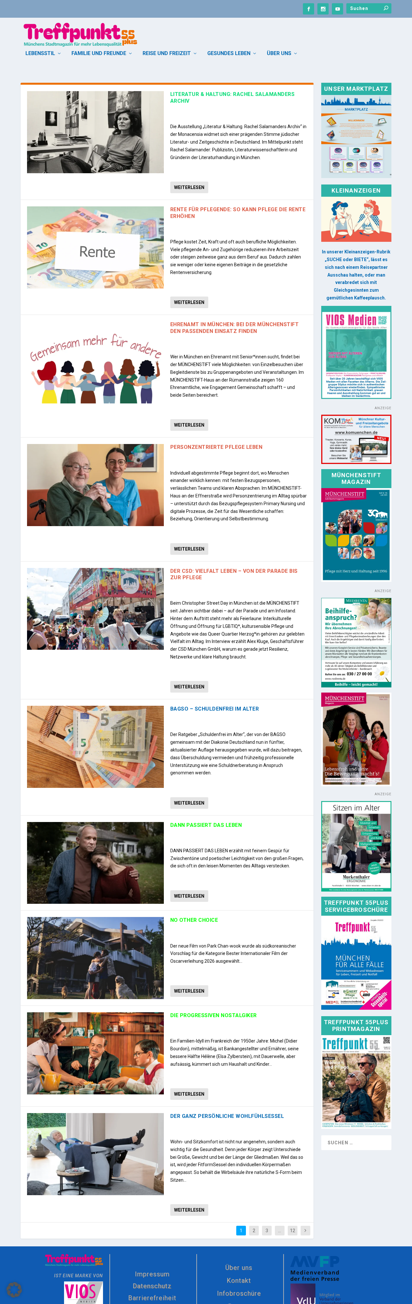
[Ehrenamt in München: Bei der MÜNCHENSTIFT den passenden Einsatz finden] (95, 362)
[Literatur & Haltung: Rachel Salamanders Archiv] (95, 132)
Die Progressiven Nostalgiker (213, 1015)
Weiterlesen (189, 187)
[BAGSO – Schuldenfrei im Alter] (95, 747)
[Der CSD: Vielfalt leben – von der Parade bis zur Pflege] (95, 609)
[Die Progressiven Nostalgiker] (95, 1053)
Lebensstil (40, 53)
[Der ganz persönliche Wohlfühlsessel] (95, 1154)
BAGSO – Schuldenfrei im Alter (214, 709)
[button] (14, 1290)
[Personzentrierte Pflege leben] (95, 485)
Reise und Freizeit (167, 53)
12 (292, 1230)
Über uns (279, 53)
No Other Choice (194, 920)
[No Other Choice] (95, 958)
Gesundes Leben (228, 53)
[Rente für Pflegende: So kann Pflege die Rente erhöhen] (95, 247)
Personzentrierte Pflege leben (216, 447)
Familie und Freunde (98, 53)
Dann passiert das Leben (206, 825)
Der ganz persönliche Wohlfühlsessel (227, 1116)
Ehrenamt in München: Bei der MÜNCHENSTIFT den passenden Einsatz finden (234, 327)
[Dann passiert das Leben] (95, 863)
